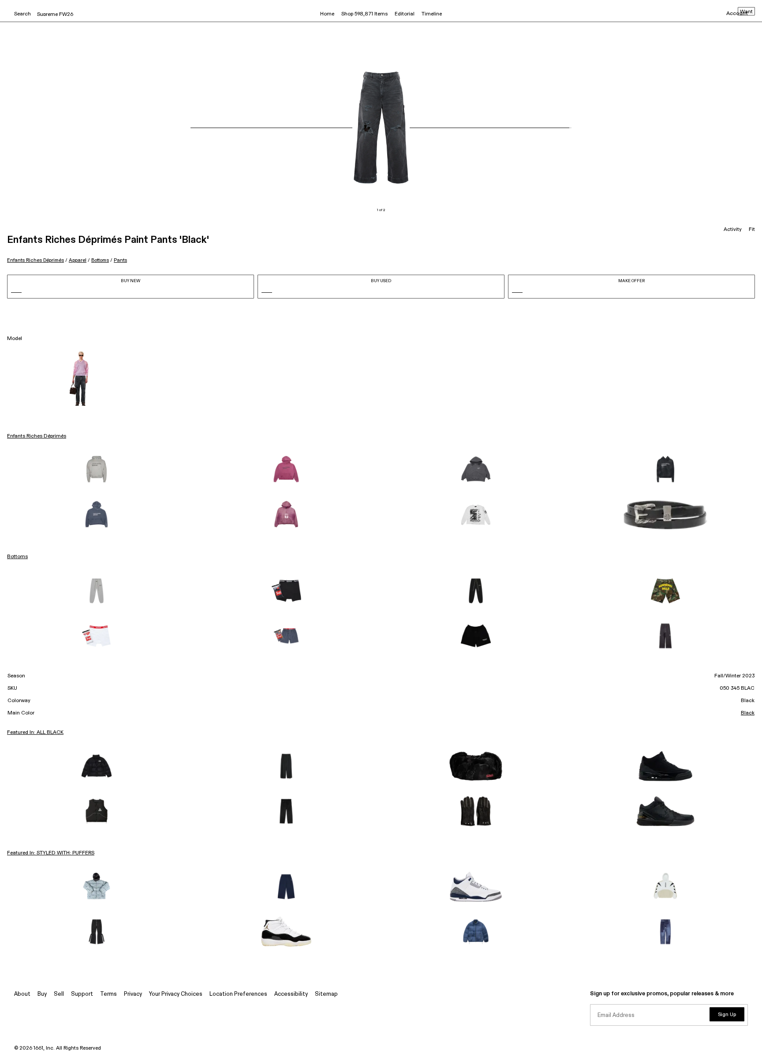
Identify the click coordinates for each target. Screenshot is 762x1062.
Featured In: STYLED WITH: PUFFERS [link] (50, 853)
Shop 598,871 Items (364, 14)
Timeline (432, 14)
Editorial (405, 14)
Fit (752, 229)
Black (748, 713)
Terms (108, 994)
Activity (733, 229)
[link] (96, 469)
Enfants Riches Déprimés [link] (36, 436)
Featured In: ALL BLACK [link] (35, 732)
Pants (120, 260)
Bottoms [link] (17, 556)
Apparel (77, 260)
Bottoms (100, 260)
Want (746, 12)
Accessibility (291, 994)
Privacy (133, 994)
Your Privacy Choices (175, 994)
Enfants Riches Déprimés (35, 260)
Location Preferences (238, 994)
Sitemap (326, 994)
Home (327, 14)
